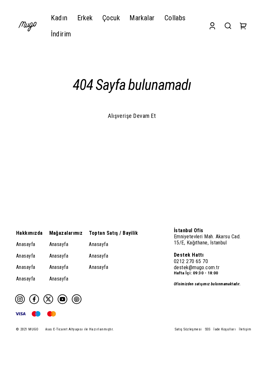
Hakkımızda (29, 233)
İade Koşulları (224, 329)
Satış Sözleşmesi (188, 329)
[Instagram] (20, 299)
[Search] (228, 26)
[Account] (212, 26)
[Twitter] (48, 299)
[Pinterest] (76, 299)
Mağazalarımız (66, 233)
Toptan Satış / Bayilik (113, 233)
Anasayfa (25, 244)
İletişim (245, 329)
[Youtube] (62, 299)
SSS (207, 329)
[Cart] (243, 26)
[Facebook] (34, 299)
